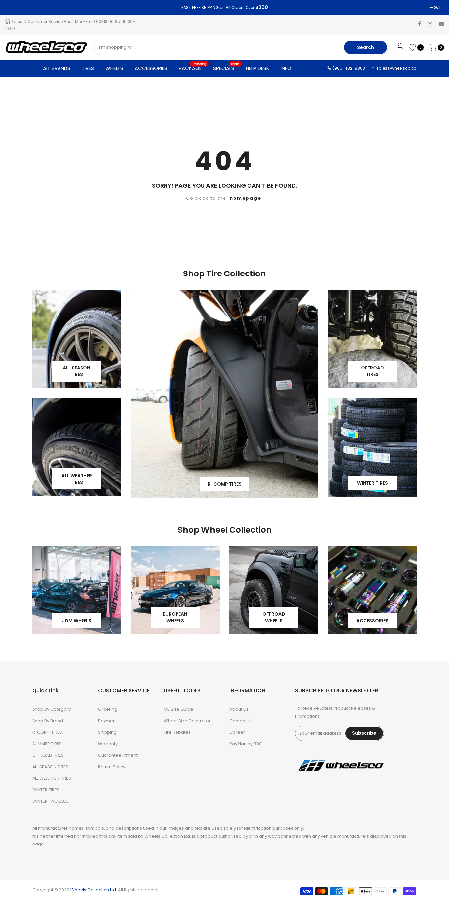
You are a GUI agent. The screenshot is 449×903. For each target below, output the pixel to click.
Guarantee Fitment (118, 755)
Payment (107, 721)
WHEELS (114, 68)
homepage (245, 198)
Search (365, 47)
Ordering (107, 709)
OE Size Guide (178, 709)
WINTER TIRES (45, 790)
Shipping (107, 732)
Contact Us (241, 721)
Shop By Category (51, 709)
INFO (286, 68)
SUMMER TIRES (47, 744)
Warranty (108, 744)
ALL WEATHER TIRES (51, 778)
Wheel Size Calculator (187, 721)
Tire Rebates (177, 732)
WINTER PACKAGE (50, 801)
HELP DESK (257, 68)
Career (237, 732)
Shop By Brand (47, 721)
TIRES (88, 68)
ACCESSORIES (151, 68)
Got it (13, 7)
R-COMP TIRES (47, 732)
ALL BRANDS (56, 68)
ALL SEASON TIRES (50, 767)
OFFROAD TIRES (48, 755)
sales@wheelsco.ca (396, 68)
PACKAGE (193, 67)
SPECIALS (226, 67)
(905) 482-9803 (348, 68)
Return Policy (111, 767)
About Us (238, 709)
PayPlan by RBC (245, 744)
